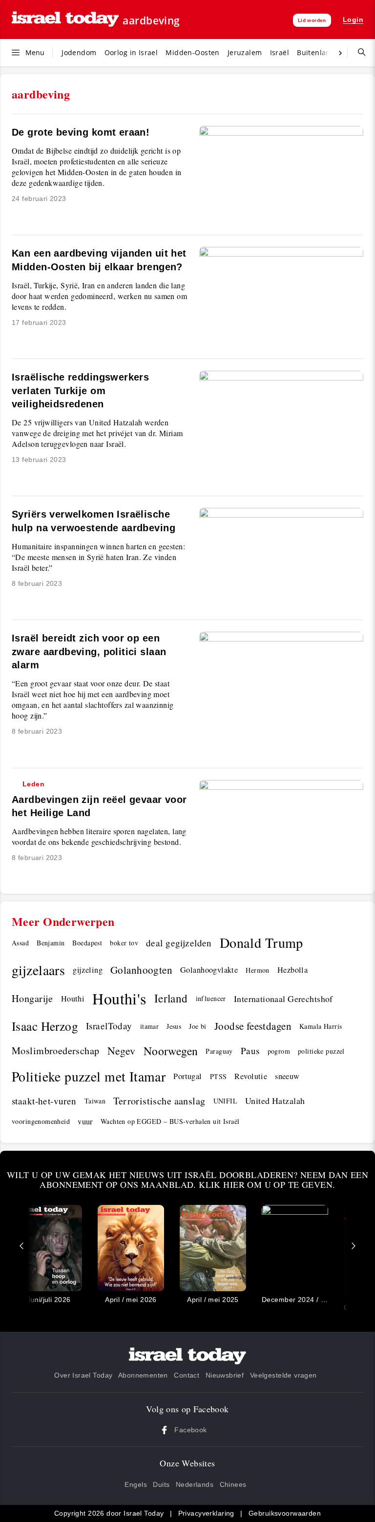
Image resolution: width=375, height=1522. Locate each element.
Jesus (174, 1026)
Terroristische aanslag (159, 1100)
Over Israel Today (83, 1375)
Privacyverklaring (206, 1513)
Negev (121, 1050)
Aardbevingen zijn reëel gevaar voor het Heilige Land (99, 800)
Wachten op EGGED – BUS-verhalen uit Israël (170, 1121)
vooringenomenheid (41, 1121)
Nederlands (194, 1484)
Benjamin (50, 942)
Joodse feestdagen (253, 1026)
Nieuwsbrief (225, 1375)
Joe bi (198, 1026)
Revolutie (250, 1076)
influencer (211, 998)
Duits (161, 1484)
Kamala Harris (320, 1026)
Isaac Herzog (45, 1026)
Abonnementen (143, 1375)
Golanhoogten (141, 970)
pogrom (279, 1051)
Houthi (73, 998)
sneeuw (287, 1076)
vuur (85, 1121)
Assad (20, 942)
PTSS (218, 1076)
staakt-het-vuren (44, 1101)
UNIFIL (225, 1100)
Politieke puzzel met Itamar (89, 1076)
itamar (149, 1026)
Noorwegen (171, 1051)
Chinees (233, 1484)
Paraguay (219, 1051)
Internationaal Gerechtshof (283, 998)
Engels (136, 1484)
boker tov (124, 942)
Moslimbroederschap (56, 1050)
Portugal (187, 1076)
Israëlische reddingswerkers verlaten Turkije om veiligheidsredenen (80, 390)
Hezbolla (292, 969)
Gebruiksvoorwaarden (285, 1513)
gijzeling (88, 969)
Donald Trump (261, 942)
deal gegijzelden (179, 943)
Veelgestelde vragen (283, 1375)
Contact (186, 1375)
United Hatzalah (275, 1100)
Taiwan (95, 1100)
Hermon (258, 970)
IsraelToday (109, 1026)
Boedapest (87, 942)
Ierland (171, 998)
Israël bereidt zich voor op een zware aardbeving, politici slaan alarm (89, 651)
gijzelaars (38, 970)
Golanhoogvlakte (209, 969)
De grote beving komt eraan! (80, 132)
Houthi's (119, 998)
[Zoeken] (358, 52)
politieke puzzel (321, 1051)
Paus (250, 1050)
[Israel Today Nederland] (65, 19)
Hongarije (32, 998)
